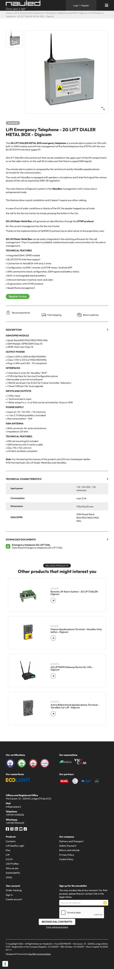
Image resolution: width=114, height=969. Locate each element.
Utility (9, 877)
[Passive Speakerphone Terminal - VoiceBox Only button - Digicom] (53, 638)
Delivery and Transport (71, 841)
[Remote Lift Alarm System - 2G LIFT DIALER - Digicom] (53, 600)
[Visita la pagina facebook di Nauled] (7, 828)
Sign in (9, 894)
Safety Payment (67, 845)
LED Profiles (12, 863)
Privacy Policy (66, 854)
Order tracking (14, 890)
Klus (8, 850)
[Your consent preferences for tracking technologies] (5, 964)
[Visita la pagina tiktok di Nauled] (25, 828)
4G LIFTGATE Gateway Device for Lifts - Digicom (72, 668)
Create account (14, 899)
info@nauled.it (13, 806)
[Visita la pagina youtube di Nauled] (20, 828)
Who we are (12, 868)
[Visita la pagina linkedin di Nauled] (16, 828)
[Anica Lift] (65, 761)
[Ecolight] (18, 779)
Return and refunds (69, 850)
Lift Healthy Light (15, 845)
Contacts (10, 841)
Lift (8, 854)
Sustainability (13, 872)
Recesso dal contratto (57, 921)
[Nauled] (35, 5)
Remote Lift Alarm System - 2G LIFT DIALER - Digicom (75, 593)
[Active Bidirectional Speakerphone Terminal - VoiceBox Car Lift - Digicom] (53, 713)
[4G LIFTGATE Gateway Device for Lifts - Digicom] (53, 675)
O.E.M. (9, 859)
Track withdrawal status (57, 927)
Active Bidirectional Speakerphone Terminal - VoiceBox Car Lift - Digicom (75, 706)
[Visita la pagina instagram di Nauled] (12, 828)
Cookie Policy (66, 859)
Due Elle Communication (39, 954)
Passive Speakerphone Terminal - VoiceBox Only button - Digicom (76, 630)
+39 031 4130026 (15, 814)
